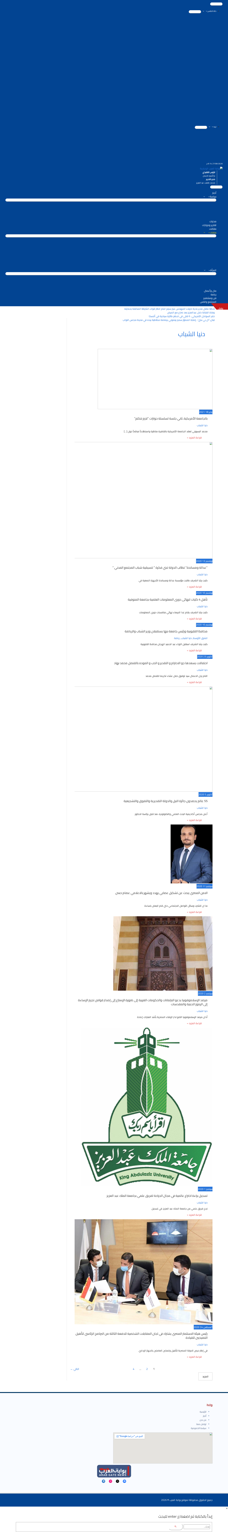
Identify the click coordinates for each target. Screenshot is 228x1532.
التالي (74, 1368)
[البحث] (175, 1526)
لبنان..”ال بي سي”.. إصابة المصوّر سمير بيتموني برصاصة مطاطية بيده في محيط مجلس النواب (169, 320)
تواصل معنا (201, 1424)
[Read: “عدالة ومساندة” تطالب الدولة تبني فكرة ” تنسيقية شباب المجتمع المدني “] (134, 557)
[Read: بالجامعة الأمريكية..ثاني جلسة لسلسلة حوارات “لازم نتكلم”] (155, 408)
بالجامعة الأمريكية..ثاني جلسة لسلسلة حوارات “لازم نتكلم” (171, 418)
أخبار (204, 1416)
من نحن (202, 1420)
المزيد (205, 1376)
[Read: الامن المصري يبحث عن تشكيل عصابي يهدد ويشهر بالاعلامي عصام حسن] (191, 882)
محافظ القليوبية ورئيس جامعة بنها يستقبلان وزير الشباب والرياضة (166, 631)
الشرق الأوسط (200, 638)
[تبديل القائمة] (195, 11)
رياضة (177, 638)
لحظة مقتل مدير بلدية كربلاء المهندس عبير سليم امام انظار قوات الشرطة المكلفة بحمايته (169, 308)
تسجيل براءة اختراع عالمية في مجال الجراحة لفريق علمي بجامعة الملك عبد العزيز (157, 1195)
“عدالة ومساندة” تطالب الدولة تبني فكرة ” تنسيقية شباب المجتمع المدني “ (160, 567)
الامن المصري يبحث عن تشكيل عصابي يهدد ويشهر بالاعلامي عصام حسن (161, 893)
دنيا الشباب (202, 425)
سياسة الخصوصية (198, 1428)
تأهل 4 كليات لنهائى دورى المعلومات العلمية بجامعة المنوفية (168, 599)
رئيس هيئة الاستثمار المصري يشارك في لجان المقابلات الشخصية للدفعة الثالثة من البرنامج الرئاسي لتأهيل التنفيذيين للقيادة (142, 1335)
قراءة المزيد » (194, 438)
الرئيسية (203, 1412)
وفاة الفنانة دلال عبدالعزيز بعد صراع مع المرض (191, 312)
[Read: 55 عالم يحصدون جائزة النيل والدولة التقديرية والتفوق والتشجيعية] (133, 790)
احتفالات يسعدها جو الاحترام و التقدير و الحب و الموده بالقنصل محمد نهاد (161, 663)
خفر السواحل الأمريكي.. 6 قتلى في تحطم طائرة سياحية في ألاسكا (182, 316)
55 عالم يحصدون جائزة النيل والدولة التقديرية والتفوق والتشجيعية (166, 801)
